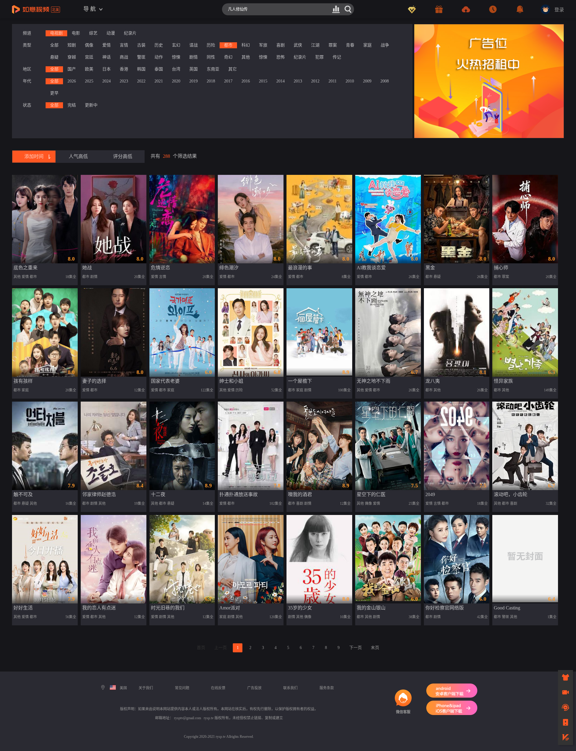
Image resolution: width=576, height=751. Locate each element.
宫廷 (89, 57)
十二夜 (158, 494)
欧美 (89, 69)
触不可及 (23, 494)
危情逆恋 (160, 267)
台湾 (176, 69)
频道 (27, 33)
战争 (385, 45)
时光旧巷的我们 (167, 607)
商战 (124, 57)
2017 (228, 81)
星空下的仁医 (371, 494)
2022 (141, 81)
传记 (337, 57)
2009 (367, 81)
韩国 (141, 69)
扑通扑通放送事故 (238, 494)
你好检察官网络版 (444, 607)
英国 (193, 69)
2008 (384, 81)
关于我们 (146, 688)
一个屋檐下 (300, 381)
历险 (211, 45)
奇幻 (228, 57)
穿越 (72, 57)
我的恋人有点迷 (99, 607)
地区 (27, 69)
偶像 (89, 45)
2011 (332, 81)
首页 (201, 647)
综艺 (93, 33)
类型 (27, 45)
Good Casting (507, 607)
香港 (124, 69)
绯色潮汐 (228, 267)
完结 (72, 105)
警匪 (141, 57)
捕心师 (501, 267)
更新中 (91, 105)
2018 (211, 81)
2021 (158, 81)
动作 (158, 57)
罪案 (332, 45)
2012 (315, 81)
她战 (87, 267)
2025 (89, 81)
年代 (27, 81)
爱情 (106, 45)
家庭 (367, 45)
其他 (246, 57)
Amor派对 (229, 607)
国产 (72, 69)
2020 (176, 81)
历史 (158, 45)
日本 (106, 69)
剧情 (193, 57)
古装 (141, 45)
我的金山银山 (371, 607)
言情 (124, 45)
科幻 (246, 45)
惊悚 (176, 57)
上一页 (220, 647)
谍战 (193, 45)
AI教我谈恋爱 (371, 267)
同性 (211, 57)
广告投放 (254, 688)
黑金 (430, 267)
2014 (280, 81)
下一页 (355, 647)
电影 (76, 33)
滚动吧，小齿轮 (510, 494)
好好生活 (23, 607)
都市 (228, 45)
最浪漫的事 (300, 267)
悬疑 (54, 57)
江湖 (315, 45)
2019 (193, 81)
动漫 (110, 33)
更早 (54, 93)
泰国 (158, 69)
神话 (106, 57)
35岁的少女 (300, 607)
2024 (106, 81)
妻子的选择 (94, 381)
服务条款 (327, 688)
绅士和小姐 (231, 381)
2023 (124, 81)
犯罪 (319, 57)
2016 (246, 81)
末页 (375, 647)
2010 (350, 81)
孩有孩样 (23, 381)
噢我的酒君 (300, 494)
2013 (298, 81)
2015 (263, 81)
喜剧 (280, 45)
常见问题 (182, 688)
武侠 (298, 45)
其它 (232, 69)
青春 (350, 45)
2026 (72, 81)
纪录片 (130, 33)
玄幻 (176, 45)
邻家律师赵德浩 (99, 494)
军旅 (263, 45)
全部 (54, 45)
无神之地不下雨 (373, 381)
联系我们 (290, 688)
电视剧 (56, 33)
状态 (27, 105)
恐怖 (280, 57)
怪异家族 (503, 381)
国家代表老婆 (165, 381)
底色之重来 (26, 267)
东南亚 (213, 69)
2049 (430, 494)
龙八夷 (432, 381)
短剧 (72, 45)
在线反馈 (218, 688)
